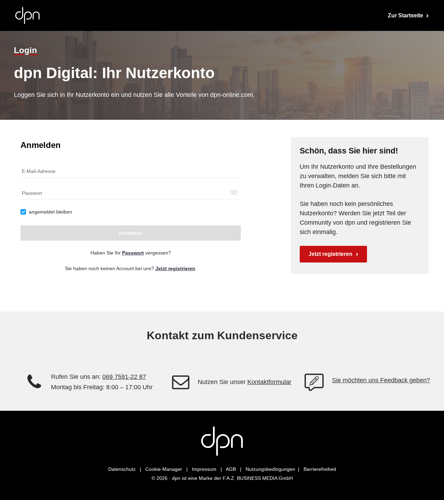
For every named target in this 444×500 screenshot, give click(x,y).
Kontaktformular (269, 381)
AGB (231, 469)
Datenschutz (122, 469)
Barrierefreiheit (320, 469)
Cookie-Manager (163, 469)
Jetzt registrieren (330, 254)
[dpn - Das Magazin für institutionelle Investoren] (27, 15)
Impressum (204, 469)
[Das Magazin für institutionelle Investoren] (222, 441)
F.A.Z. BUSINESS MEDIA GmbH (258, 478)
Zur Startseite (406, 15)
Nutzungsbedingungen (270, 469)
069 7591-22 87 (124, 376)
